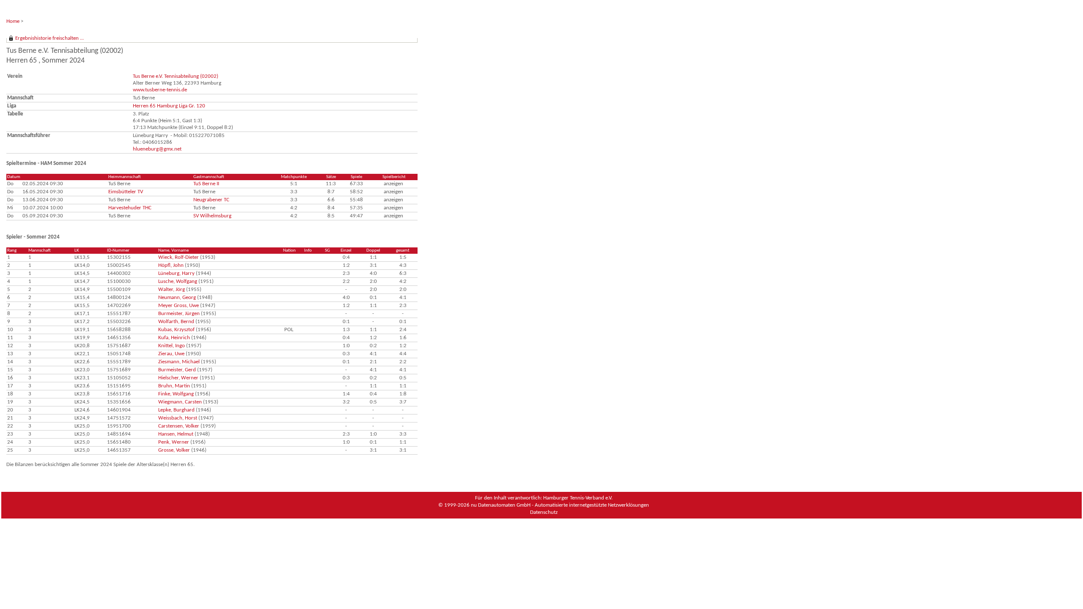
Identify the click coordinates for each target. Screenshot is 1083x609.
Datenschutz (544, 512)
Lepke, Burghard (176, 410)
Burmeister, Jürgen (179, 313)
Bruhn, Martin (174, 386)
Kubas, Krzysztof (176, 329)
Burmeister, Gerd (177, 370)
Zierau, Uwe (171, 354)
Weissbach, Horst (177, 418)
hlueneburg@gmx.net (157, 149)
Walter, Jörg (171, 289)
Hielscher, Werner (178, 378)
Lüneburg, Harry (176, 273)
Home (12, 21)
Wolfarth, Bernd (176, 321)
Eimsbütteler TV (125, 192)
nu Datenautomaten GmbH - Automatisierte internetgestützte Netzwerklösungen (560, 505)
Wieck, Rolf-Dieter (178, 257)
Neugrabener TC (211, 200)
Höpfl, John (171, 265)
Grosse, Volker (174, 450)
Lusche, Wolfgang (177, 281)
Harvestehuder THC (129, 208)
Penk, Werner (173, 442)
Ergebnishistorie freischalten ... (49, 38)
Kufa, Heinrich (174, 337)
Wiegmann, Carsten (180, 402)
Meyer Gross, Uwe (178, 305)
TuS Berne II (206, 184)
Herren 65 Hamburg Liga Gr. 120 (169, 106)
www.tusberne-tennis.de (160, 90)
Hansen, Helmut (175, 434)
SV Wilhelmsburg (212, 216)
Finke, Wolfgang (176, 394)
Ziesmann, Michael (179, 362)
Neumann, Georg (177, 297)
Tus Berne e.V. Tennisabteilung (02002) (175, 76)
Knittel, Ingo (171, 345)
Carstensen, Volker (178, 426)
